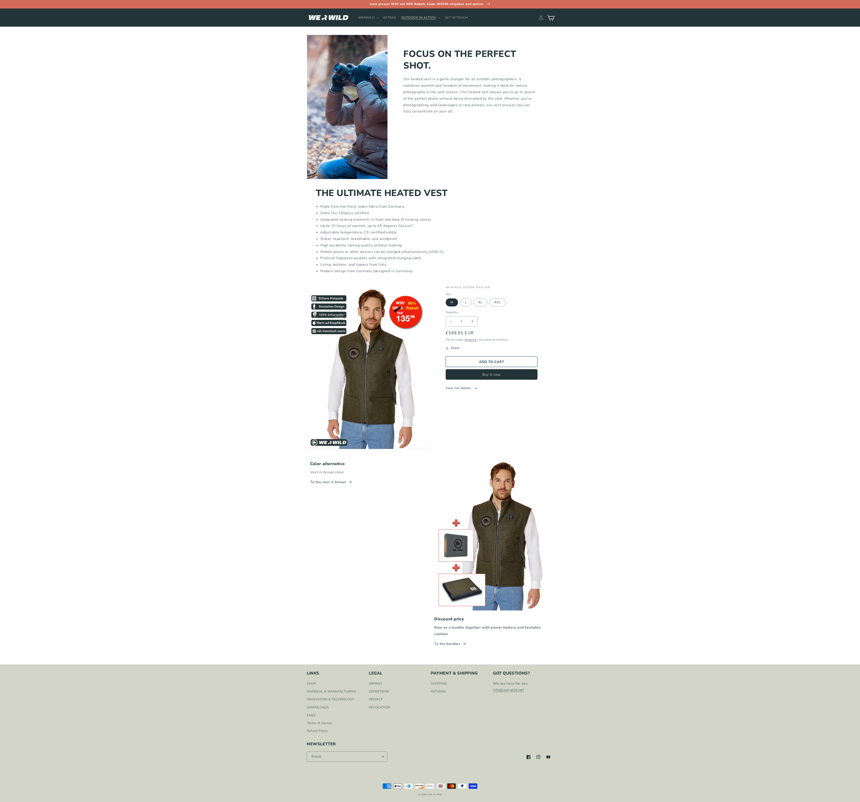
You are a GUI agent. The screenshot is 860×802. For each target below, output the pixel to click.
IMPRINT (375, 683)
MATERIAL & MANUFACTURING (331, 691)
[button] (368, 17)
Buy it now (491, 374)
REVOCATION (379, 707)
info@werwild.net (508, 690)
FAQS (311, 715)
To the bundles (447, 643)
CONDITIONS (379, 691)
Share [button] (455, 348)
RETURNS (438, 691)
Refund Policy (317, 731)
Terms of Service (319, 723)
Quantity (452, 312)
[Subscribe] (382, 756)
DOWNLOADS (318, 707)
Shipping (470, 339)
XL (480, 302)
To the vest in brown (328, 482)
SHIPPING (439, 683)
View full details (459, 388)
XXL (497, 302)
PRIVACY (376, 699)
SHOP (311, 683)
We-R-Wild (435, 794)
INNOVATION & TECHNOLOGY (330, 699)
